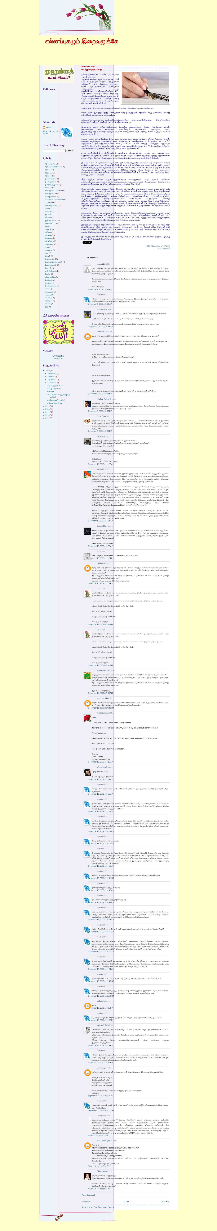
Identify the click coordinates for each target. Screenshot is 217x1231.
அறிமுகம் (48, 173)
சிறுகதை (48, 235)
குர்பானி (48, 217)
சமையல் (48, 229)
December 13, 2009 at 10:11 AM (101, 878)
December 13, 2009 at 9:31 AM (100, 779)
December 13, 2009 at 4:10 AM (100, 762)
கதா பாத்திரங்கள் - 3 (54, 386)
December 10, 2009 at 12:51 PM (101, 558)
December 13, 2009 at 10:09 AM (101, 866)
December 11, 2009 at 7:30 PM (100, 693)
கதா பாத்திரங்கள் (51, 206)
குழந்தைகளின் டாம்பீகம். (56, 400)
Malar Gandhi (102, 713)
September (52, 374)
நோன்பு (47, 274)
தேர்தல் (47, 256)
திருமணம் (49, 250)
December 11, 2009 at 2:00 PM (100, 624)
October (51, 377)
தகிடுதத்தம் (49, 244)
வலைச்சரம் (49, 292)
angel (99, 551)
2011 (47, 409)
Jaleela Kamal (102, 332)
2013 (47, 415)
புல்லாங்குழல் (101, 1068)
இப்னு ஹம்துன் (102, 1171)
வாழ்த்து (48, 295)
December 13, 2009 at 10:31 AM (101, 969)
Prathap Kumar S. (104, 399)
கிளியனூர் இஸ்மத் (103, 1025)
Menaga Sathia (103, 698)
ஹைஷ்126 (101, 264)
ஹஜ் (46, 307)
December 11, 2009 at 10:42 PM (101, 708)
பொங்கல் (48, 283)
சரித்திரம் (48, 232)
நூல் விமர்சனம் (50, 271)
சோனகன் (100, 469)
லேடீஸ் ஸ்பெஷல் (51, 286)
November (52, 380)
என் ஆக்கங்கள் (50, 197)
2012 (47, 412)
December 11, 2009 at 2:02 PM (100, 665)
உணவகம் (48, 188)
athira (99, 589)
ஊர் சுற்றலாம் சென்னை (53, 191)
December (52, 383)
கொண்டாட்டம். (50, 223)
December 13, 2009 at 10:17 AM (101, 902)
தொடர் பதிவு (49, 259)
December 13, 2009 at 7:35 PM (100, 1008)
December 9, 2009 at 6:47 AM (100, 289)
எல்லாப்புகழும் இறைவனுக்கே (81, 41)
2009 (47, 371)
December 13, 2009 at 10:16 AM (101, 890)
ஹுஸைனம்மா (102, 309)
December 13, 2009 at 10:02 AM (101, 831)
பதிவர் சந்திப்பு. (50, 277)
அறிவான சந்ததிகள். (54, 403)
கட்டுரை (48, 203)
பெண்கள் (48, 280)
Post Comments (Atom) (103, 1207)
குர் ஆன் (48, 214)
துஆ (46, 253)
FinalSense (112, 1220)
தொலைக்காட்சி (50, 265)
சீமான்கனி (101, 436)
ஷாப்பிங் (48, 304)
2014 (47, 418)
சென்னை (48, 238)
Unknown (101, 563)
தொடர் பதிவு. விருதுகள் (53, 262)
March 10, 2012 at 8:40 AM (99, 1166)
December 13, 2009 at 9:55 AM (100, 794)
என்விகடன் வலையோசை (54, 200)
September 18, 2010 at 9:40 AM (100, 1096)
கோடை (47, 226)
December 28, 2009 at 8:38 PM (100, 1063)
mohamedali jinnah (104, 1141)
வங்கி (47, 289)
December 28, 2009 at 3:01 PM (100, 1045)
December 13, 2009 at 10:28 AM (101, 952)
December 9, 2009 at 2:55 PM (100, 411)
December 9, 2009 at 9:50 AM (100, 304)
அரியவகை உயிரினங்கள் (53, 167)
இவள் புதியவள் (50, 182)
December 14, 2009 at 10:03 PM (101, 1020)
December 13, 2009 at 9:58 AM (100, 811)
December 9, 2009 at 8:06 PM (100, 431)
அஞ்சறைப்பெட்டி (51, 164)
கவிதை (47, 208)
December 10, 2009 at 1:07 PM (100, 583)
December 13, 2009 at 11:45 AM (101, 981)
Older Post (165, 1201)
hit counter (58, 358)
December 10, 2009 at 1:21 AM (100, 521)
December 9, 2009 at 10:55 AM (100, 327)
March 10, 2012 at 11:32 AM (99, 1189)
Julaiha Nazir (102, 526)
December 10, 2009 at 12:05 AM (101, 464)
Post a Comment (88, 1195)
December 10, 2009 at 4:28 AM (100, 546)
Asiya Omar (101, 416)
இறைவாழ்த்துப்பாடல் (52, 185)
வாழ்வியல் (48, 298)
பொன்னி (50, 392)
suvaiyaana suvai (104, 670)
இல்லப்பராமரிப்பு (50, 179)
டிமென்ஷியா (49, 241)
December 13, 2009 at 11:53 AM (101, 996)
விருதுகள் (48, 301)
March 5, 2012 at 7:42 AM (98, 1136)
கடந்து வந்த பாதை (91, 69)
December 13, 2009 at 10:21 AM (101, 920)
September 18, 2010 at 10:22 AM (101, 1110)
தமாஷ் (47, 247)
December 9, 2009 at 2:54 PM (100, 394)
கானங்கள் (49, 211)
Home (126, 1201)
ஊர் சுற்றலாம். (50, 194)
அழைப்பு (48, 170)
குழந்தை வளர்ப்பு (51, 220)
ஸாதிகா (100, 294)
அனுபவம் (166, 248)
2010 (47, 406)
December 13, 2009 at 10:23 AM (101, 932)
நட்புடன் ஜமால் (102, 767)
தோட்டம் (48, 268)
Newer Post (86, 1201)
